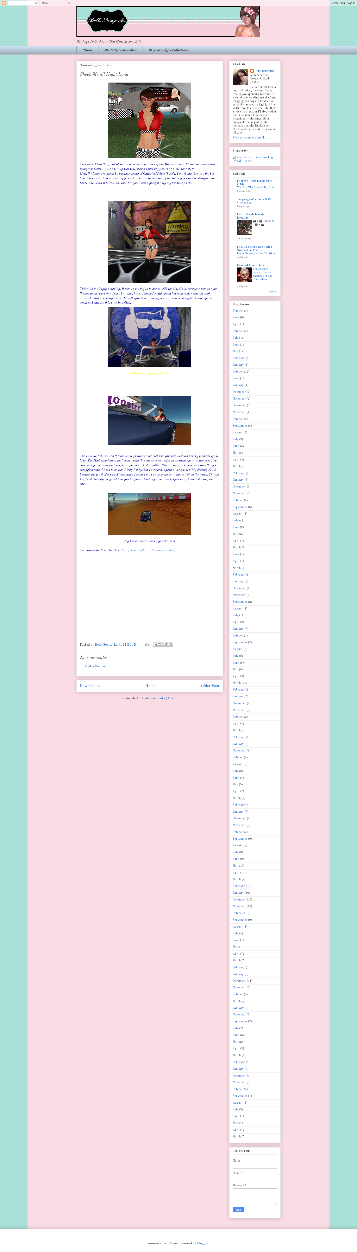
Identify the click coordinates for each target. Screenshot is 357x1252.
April (236, 324)
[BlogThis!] (159, 645)
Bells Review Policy (120, 50)
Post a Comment (97, 666)
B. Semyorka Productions (168, 50)
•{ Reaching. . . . (247, 202)
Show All (273, 292)
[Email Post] (147, 644)
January (238, 364)
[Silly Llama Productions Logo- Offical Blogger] (255, 161)
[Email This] (155, 645)
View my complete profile (249, 137)
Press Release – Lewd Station (256, 253)
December (239, 392)
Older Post (210, 686)
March (237, 466)
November (239, 398)
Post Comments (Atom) (159, 698)
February (239, 358)
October (238, 310)
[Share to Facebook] (167, 645)
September (240, 425)
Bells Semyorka (265, 71)
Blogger (203, 1243)
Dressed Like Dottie (250, 265)
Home (87, 50)
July (235, 337)
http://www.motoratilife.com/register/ (148, 550)
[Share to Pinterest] (171, 645)
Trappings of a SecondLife (254, 199)
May (235, 351)
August (238, 432)
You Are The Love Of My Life (255, 187)
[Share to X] (163, 645)
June (236, 317)
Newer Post (90, 686)
